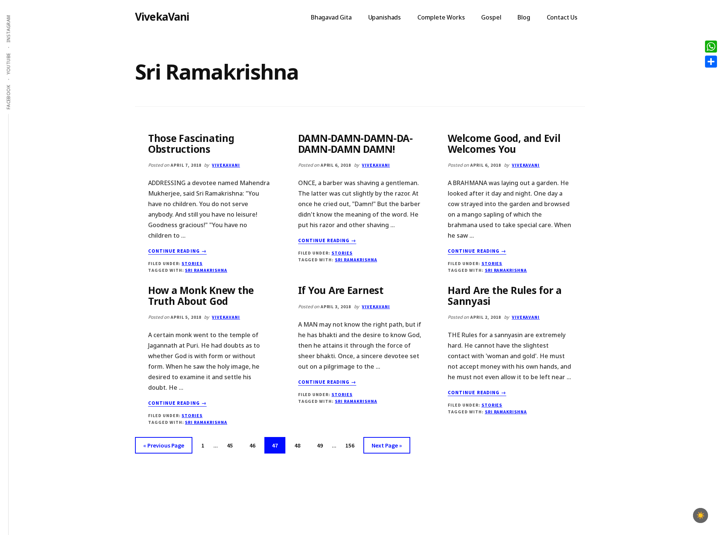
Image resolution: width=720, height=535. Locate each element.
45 (232, 445)
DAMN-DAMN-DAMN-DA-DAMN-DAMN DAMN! (355, 143)
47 (278, 445)
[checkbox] (700, 515)
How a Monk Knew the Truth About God (201, 295)
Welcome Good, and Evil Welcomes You (504, 143)
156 (351, 445)
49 (322, 445)
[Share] (711, 61)
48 (300, 445)
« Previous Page (163, 447)
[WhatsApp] (711, 46)
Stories (192, 263)
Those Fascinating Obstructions (191, 143)
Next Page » (386, 447)
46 (255, 445)
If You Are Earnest (341, 290)
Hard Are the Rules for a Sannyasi (505, 295)
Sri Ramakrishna (206, 270)
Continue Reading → (177, 251)
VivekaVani (162, 16)
